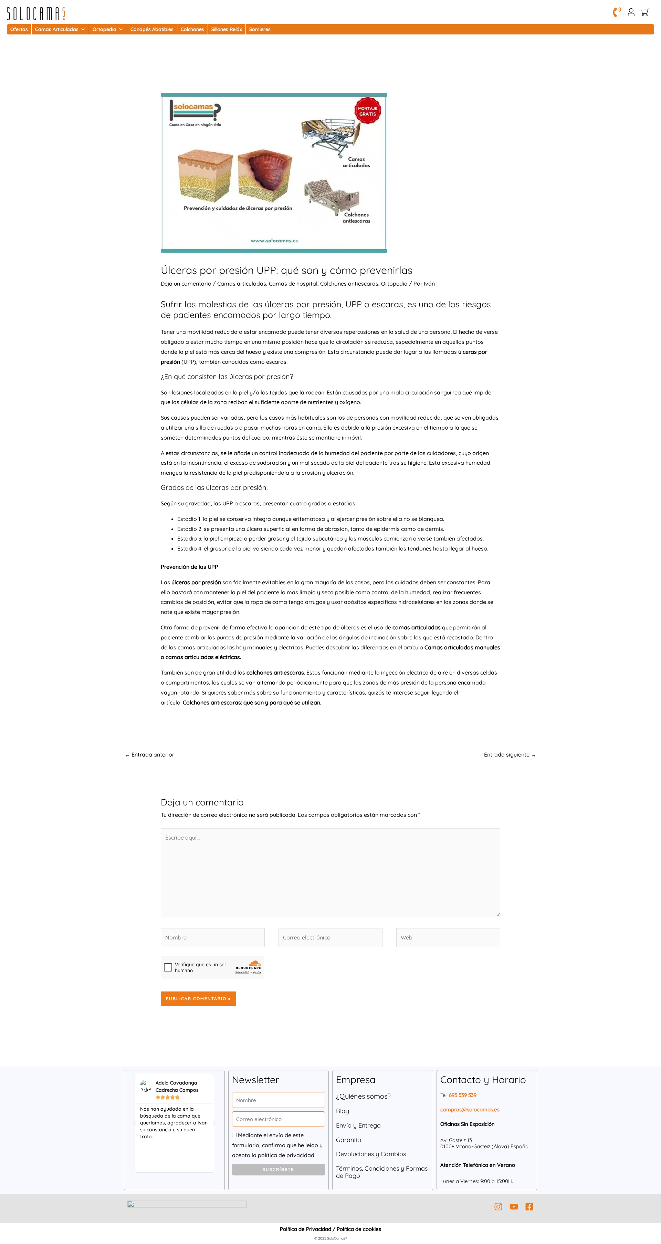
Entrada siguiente (510, 754)
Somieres (260, 29)
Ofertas (19, 29)
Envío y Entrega (358, 1125)
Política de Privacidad (305, 1229)
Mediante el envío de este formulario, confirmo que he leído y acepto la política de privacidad (277, 1145)
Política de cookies (359, 1229)
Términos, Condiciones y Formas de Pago (382, 1172)
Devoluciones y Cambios (371, 1154)
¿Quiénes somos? (363, 1096)
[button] (134, 1123)
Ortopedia (104, 29)
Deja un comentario (186, 283)
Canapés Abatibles (152, 29)
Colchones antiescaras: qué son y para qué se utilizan (251, 702)
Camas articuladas (241, 283)
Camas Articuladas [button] (56, 29)
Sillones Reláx (226, 29)
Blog (342, 1111)
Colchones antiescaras (349, 283)
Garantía (348, 1140)
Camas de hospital (293, 283)
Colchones (192, 29)
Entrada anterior (149, 754)
